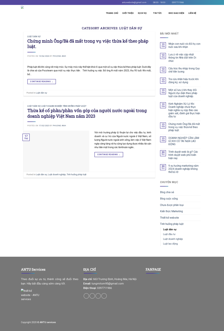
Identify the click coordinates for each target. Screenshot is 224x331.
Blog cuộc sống (169, 198)
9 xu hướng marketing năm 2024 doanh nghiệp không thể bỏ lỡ (183, 169)
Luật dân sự (34, 36)
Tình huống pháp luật (74, 106)
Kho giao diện (176, 13)
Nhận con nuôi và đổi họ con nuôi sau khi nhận (184, 45)
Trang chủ (112, 13)
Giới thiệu (128, 13)
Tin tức (157, 13)
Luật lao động (170, 243)
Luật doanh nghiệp (51, 106)
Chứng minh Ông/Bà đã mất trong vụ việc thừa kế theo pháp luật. (87, 43)
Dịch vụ (142, 13)
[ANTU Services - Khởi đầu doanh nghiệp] (27, 13)
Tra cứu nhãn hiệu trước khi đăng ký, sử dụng (183, 81)
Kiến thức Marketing (171, 211)
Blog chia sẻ (167, 192)
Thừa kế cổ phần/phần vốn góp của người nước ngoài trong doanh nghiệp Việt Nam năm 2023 (87, 113)
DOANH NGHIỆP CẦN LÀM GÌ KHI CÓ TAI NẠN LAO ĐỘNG (183, 141)
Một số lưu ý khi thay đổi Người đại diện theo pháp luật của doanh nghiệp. (182, 93)
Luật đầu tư (169, 234)
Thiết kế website (169, 217)
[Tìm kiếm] (202, 13)
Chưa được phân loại (172, 205)
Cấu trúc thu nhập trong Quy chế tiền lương (184, 70)
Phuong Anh (59, 56)
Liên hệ (192, 13)
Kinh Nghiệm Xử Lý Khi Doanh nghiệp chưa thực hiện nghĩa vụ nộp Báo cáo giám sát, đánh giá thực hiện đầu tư (184, 110)
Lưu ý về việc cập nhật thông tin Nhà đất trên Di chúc (182, 57)
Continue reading (41, 81)
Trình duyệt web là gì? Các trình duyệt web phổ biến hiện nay (183, 155)
